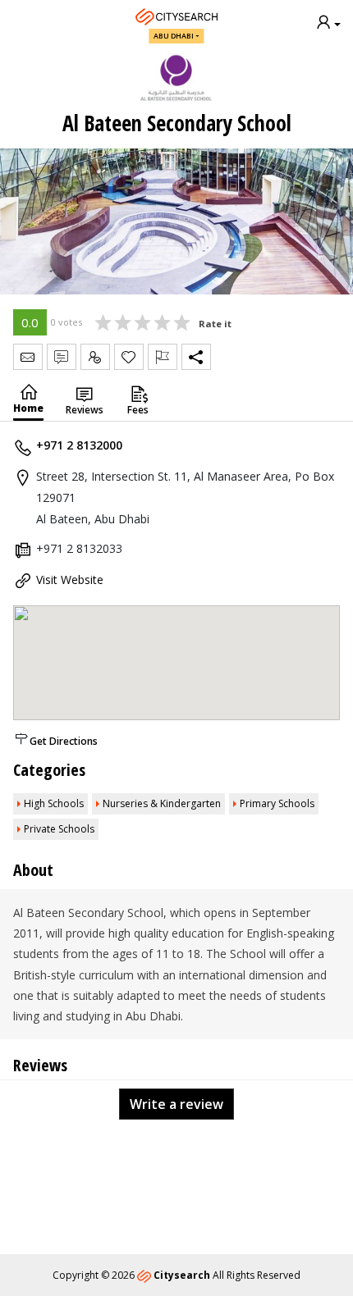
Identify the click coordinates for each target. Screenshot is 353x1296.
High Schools (54, 803)
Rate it (215, 323)
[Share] (196, 357)
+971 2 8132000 (79, 445)
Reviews (84, 410)
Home (28, 408)
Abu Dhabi (174, 35)
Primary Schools (277, 803)
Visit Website (69, 579)
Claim (95, 357)
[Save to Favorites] (129, 357)
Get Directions (64, 741)
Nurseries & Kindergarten (162, 803)
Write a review (176, 1104)
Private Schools (59, 829)
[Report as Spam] (162, 357)
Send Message (28, 357)
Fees (138, 410)
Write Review (61, 357)
